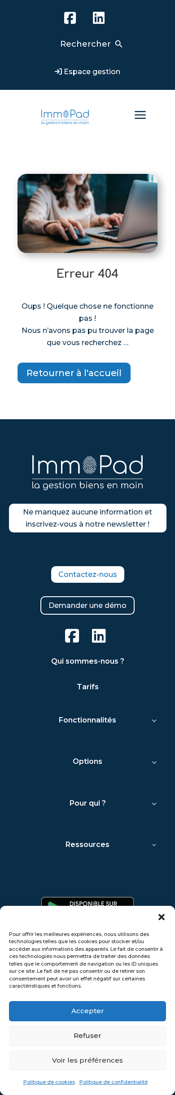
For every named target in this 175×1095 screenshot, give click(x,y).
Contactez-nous (87, 574)
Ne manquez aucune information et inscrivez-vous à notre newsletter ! (87, 518)
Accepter (87, 1010)
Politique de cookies (49, 1082)
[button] (161, 917)
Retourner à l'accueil (74, 373)
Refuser (87, 1035)
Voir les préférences (87, 1060)
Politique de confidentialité (113, 1082)
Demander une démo (87, 605)
